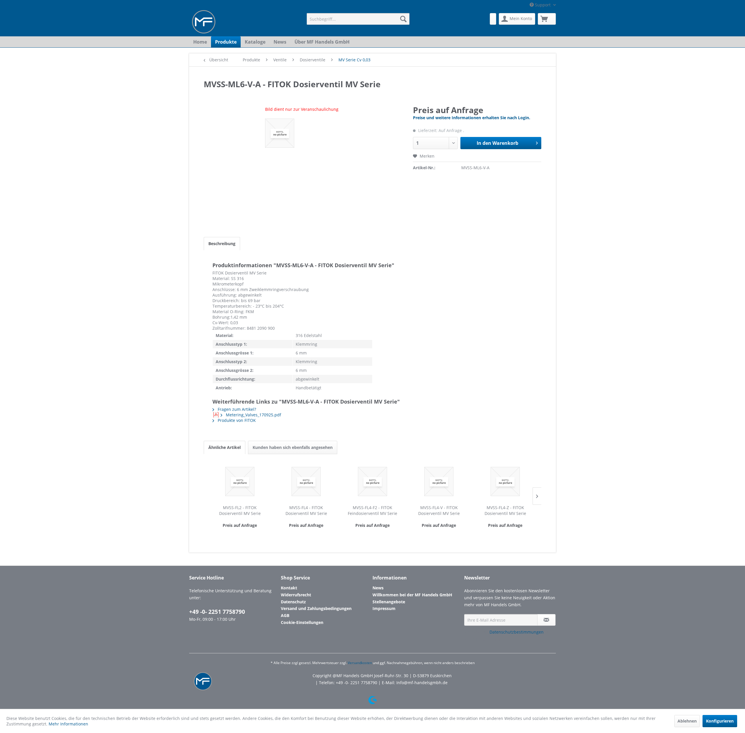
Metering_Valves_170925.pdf (253, 415)
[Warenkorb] (547, 19)
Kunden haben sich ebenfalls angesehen (293, 447)
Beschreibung (221, 243)
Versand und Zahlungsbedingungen (316, 608)
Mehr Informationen (68, 724)
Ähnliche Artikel (224, 447)
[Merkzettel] (493, 19)
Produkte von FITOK (236, 420)
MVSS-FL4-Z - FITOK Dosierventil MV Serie (505, 510)
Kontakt (289, 588)
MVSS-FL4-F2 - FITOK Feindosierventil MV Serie (372, 510)
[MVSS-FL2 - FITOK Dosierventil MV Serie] (240, 481)
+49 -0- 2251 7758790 (217, 612)
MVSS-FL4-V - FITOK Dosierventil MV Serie (439, 510)
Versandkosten (360, 662)
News (378, 588)
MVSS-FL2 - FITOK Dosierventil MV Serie (240, 510)
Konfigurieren (720, 721)
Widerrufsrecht (296, 595)
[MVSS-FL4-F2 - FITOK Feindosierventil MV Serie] (372, 481)
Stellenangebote (388, 601)
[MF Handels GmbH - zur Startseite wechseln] (203, 21)
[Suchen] (403, 19)
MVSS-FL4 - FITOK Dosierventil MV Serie (306, 510)
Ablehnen (687, 721)
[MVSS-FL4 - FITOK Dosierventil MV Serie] (306, 481)
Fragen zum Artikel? (236, 409)
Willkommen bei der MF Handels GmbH (412, 595)
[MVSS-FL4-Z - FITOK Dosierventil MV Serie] (505, 481)
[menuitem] (358, 19)
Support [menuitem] (543, 5)
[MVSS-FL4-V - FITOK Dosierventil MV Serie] (439, 481)
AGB (285, 615)
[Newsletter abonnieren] (546, 620)
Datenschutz (293, 601)
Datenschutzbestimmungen (516, 632)
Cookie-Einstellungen (302, 622)
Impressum (383, 608)
